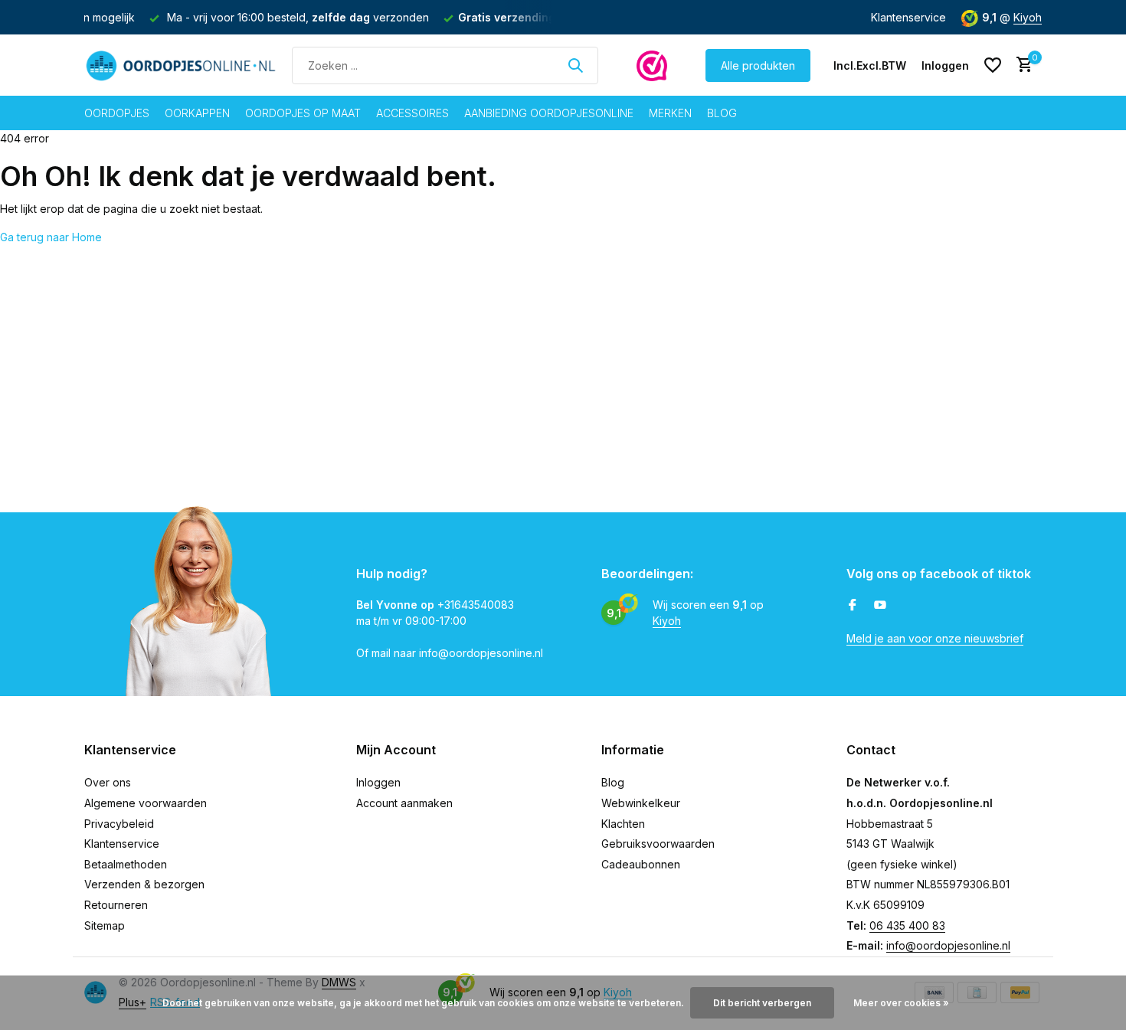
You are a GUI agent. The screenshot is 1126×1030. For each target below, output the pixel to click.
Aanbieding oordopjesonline (548, 112)
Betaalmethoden (125, 864)
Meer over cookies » (901, 1003)
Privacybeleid (119, 823)
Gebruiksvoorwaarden (658, 843)
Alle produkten (758, 65)
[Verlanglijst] (992, 65)
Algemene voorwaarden (145, 802)
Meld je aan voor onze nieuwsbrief (934, 638)
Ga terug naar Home (51, 237)
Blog (722, 112)
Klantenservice (908, 17)
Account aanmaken (404, 802)
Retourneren (116, 904)
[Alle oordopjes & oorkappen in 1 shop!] (180, 65)
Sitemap (104, 925)
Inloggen (378, 782)
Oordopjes (116, 112)
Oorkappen (197, 112)
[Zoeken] (575, 65)
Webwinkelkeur (640, 802)
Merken (670, 112)
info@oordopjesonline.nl (948, 945)
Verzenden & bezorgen (144, 884)
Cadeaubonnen (640, 864)
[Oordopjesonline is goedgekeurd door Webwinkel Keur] (652, 65)
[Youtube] (880, 606)
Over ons (107, 782)
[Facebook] (852, 606)
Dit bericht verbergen (762, 1003)
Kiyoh (1027, 17)
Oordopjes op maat (303, 112)
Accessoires (412, 112)
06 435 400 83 (907, 925)
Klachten (623, 823)
